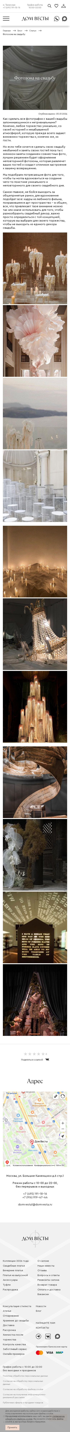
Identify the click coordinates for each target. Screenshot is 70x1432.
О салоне (43, 1261)
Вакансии (43, 1294)
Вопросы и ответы (49, 1275)
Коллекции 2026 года (16, 1261)
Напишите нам (45, 1323)
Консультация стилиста (17, 1306)
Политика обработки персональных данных (25, 1376)
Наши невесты (46, 1266)
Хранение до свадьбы (16, 1320)
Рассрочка (9, 1330)
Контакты (42, 1328)
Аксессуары (10, 1280)
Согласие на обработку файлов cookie (23, 1389)
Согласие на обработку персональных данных (23, 1382)
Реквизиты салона (48, 1280)
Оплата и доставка (49, 1289)
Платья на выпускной (15, 1275)
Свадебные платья (14, 1266)
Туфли (7, 1285)
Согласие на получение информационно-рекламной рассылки (24, 1396)
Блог (38, 1311)
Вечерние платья (13, 1270)
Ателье (7, 1311)
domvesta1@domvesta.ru (35, 1204)
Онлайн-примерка (13, 1354)
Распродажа (10, 1289)
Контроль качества (14, 1344)
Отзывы (42, 1270)
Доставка (8, 1325)
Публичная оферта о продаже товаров (23, 1403)
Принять (12, 1427)
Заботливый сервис (15, 1349)
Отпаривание (11, 1316)
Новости (41, 1306)
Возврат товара (47, 1285)
